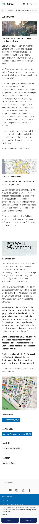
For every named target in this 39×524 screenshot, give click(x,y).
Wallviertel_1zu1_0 (11, 420)
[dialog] (19, 515)
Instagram (16, 490)
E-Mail (10, 490)
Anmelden (9, 482)
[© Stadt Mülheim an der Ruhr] (19, 393)
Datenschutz (6, 501)
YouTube (23, 490)
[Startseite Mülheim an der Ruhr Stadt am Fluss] (8, 4)
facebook (29, 490)
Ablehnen (10, 520)
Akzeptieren (28, 520)
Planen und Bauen (22, 10)
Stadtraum (10, 10)
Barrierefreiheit (7, 496)
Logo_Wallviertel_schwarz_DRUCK (17, 434)
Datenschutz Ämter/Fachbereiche (13, 505)
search (31, 4)
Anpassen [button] (4, 515)
